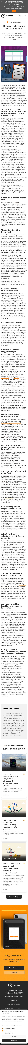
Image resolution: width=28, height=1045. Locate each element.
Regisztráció (13, 968)
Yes (14, 10)
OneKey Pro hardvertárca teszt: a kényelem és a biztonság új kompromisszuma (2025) (11, 780)
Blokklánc (16, 202)
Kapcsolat (14, 972)
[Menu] (25, 15)
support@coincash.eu (14, 1004)
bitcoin (21, 85)
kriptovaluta (11, 476)
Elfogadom (14, 1040)
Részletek (14, 1036)
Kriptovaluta (5, 377)
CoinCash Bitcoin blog (10, 79)
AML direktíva (13, 366)
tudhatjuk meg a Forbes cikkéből (11, 423)
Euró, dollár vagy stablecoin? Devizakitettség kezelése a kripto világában (10, 824)
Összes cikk (13, 897)
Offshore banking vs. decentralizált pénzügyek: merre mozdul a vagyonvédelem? (11, 868)
